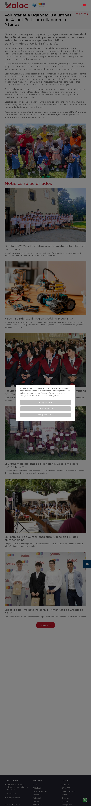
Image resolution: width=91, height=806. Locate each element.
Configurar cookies (45, 415)
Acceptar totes (45, 402)
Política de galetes (51, 395)
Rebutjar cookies (46, 409)
